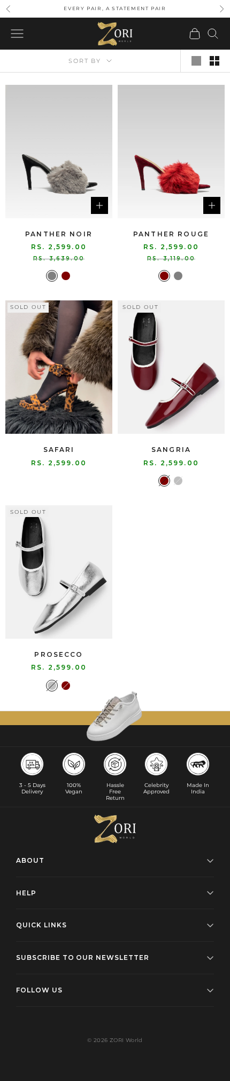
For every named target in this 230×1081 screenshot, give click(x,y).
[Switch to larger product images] (196, 61)
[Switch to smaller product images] (214, 61)
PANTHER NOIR (59, 234)
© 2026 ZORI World (115, 1040)
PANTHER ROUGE (171, 234)
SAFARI (59, 450)
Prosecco (58, 654)
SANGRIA (171, 450)
